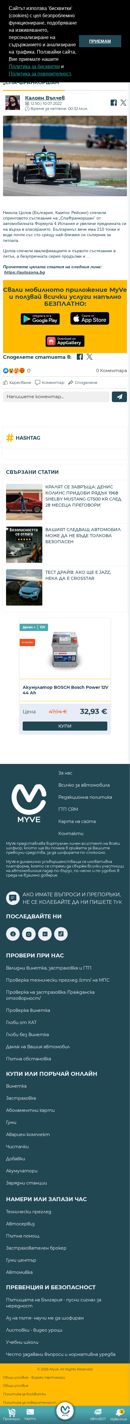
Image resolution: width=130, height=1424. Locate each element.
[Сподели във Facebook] (113, 103)
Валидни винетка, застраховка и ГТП (49, 968)
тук (117, 902)
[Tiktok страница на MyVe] (61, 939)
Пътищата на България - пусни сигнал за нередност (53, 1303)
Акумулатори (21, 1171)
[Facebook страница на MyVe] (13, 939)
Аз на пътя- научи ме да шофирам (45, 1318)
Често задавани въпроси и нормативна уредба (60, 1354)
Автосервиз (20, 1224)
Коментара (111, 370)
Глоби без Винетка (27, 1034)
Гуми (11, 1122)
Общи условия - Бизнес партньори (34, 1377)
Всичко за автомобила (84, 785)
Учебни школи (22, 1342)
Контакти (70, 833)
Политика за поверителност (39, 73)
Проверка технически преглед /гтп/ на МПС (57, 980)
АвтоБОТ (98, 1419)
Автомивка (19, 1272)
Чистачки (17, 1146)
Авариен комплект (28, 1134)
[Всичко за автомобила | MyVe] (65, 1410)
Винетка (16, 1086)
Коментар (53, 382)
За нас (65, 773)
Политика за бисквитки (34, 66)
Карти (30, 1419)
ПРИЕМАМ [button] (100, 41)
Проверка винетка (28, 1010)
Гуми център (21, 1260)
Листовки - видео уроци (34, 1330)
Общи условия (15, 1386)
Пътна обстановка (28, 1059)
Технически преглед (28, 1211)
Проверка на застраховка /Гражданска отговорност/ (50, 995)
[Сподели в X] (123, 103)
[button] (74, 74)
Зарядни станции (26, 1183)
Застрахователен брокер (36, 1248)
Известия (118, 1416)
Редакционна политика (85, 797)
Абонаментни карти (30, 1110)
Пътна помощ (22, 1236)
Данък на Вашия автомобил (38, 1046)
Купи (65, 726)
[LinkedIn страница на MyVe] (45, 939)
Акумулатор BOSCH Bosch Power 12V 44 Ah (65, 690)
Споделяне (86, 382)
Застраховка (21, 1098)
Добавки (15, 1158)
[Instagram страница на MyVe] (29, 939)
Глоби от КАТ (21, 1022)
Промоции (11, 1419)
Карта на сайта (77, 821)
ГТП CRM (68, 809)
